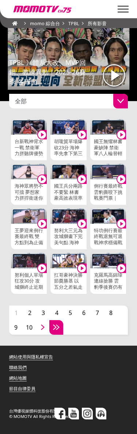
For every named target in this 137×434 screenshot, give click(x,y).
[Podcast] (101, 413)
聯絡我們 (18, 367)
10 (29, 327)
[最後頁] (56, 327)
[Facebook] (59, 413)
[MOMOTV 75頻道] (68, 9)
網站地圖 (18, 378)
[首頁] (12, 23)
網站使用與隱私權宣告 (31, 357)
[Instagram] (87, 413)
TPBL (73, 23)
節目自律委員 (22, 388)
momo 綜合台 (45, 23)
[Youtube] (73, 413)
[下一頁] (43, 327)
